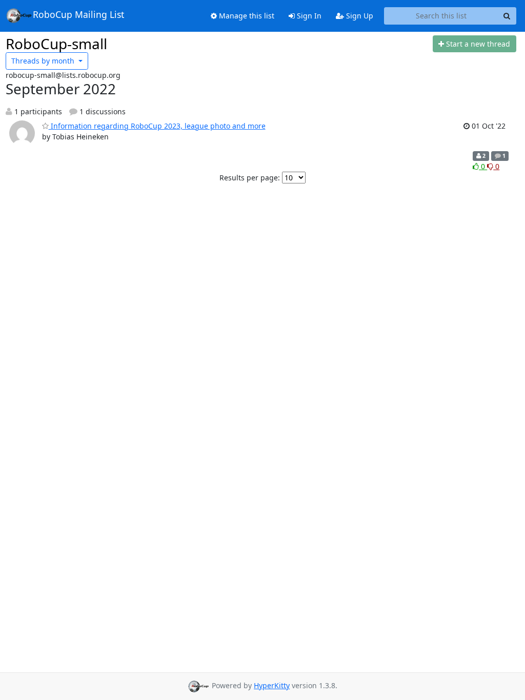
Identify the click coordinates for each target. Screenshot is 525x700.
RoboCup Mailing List (78, 14)
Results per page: (249, 177)
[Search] (507, 16)
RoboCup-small (56, 43)
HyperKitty (272, 685)
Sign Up (358, 15)
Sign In (308, 15)
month (43, 61)
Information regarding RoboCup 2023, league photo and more (157, 126)
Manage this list (245, 15)
